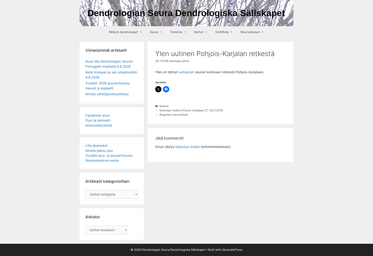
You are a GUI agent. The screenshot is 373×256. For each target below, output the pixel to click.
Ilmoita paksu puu (99, 151)
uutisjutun (186, 72)
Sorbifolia (221, 32)
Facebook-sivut (97, 115)
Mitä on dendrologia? (123, 32)
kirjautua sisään (187, 147)
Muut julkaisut (250, 32)
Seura (154, 32)
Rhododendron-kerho (102, 161)
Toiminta (176, 32)
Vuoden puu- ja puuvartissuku (109, 155)
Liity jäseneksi (96, 146)
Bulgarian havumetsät (173, 114)
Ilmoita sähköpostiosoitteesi (107, 94)
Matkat (164, 106)
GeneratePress (232, 250)
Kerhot (198, 32)
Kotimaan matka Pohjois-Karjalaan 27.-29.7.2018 (191, 110)
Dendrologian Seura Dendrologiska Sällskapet (186, 13)
